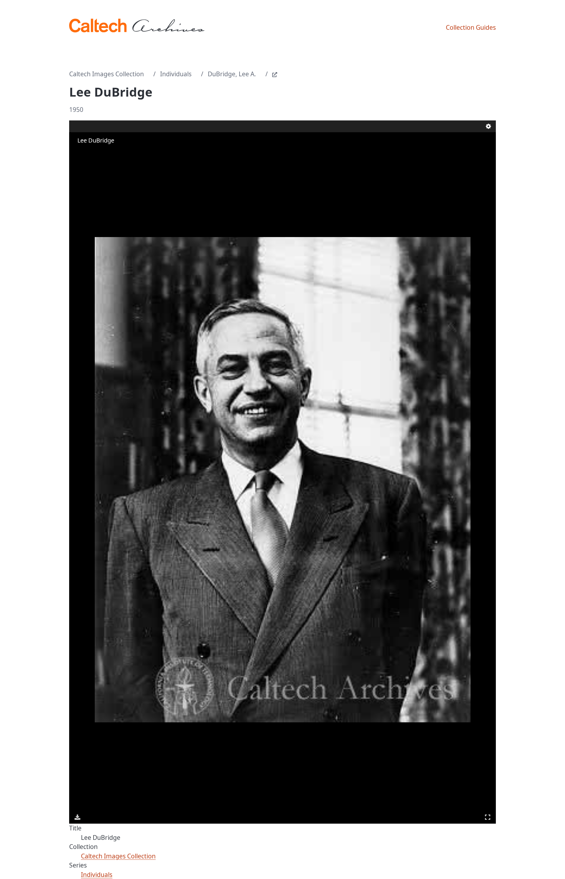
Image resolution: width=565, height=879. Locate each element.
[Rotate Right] (94, 152)
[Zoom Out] (86, 152)
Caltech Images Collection (106, 74)
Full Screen (487, 817)
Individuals (176, 74)
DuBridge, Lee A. (232, 74)
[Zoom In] (78, 152)
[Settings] (488, 126)
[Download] (77, 817)
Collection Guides (471, 27)
